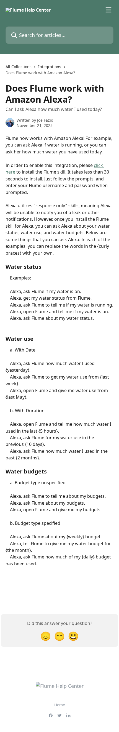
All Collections (19, 66)
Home (59, 704)
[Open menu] (108, 10)
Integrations (49, 66)
